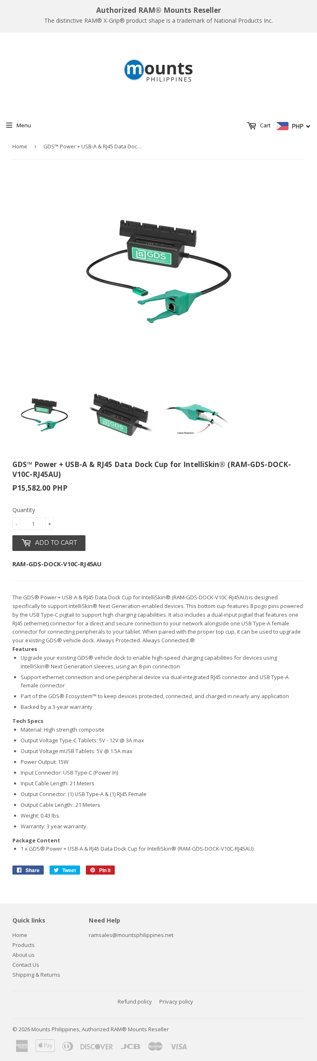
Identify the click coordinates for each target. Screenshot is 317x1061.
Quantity (23, 510)
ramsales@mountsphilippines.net (131, 935)
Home (19, 146)
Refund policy (135, 1001)
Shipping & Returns (36, 974)
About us (23, 954)
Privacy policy (176, 1001)
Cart (264, 125)
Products (23, 945)
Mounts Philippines (55, 1029)
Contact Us (25, 964)
